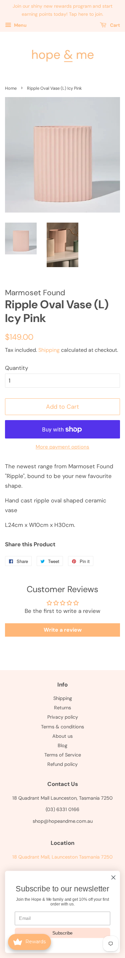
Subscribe (62, 932)
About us (62, 736)
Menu (20, 25)
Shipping (49, 349)
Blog (62, 745)
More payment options (62, 447)
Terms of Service (62, 755)
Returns (62, 708)
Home (11, 88)
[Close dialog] (113, 877)
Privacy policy (62, 717)
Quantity (16, 368)
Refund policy (62, 764)
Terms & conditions (62, 727)
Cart (114, 25)
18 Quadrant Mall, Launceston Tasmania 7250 (62, 857)
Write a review (63, 629)
